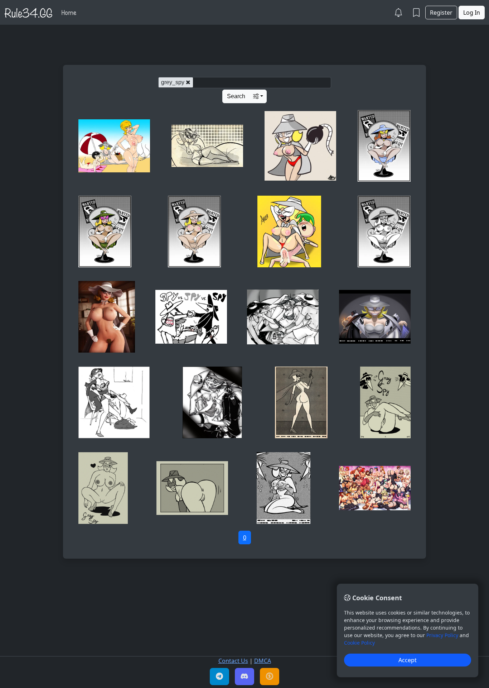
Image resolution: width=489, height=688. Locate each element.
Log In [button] (471, 12)
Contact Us (233, 661)
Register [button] (441, 12)
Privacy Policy (442, 635)
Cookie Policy (359, 642)
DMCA (262, 661)
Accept (407, 660)
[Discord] (244, 676)
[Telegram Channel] (219, 676)
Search (236, 96)
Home (69, 12)
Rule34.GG (28, 12)
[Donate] (269, 676)
